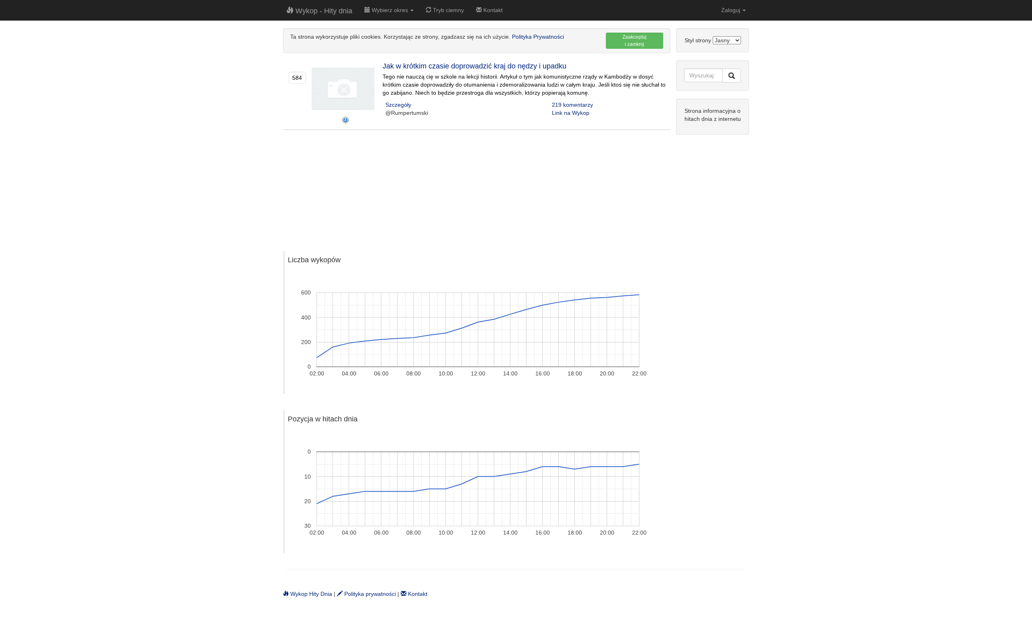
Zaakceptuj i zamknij (634, 40)
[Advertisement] (477, 186)
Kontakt (492, 10)
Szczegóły (398, 105)
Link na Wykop (570, 113)
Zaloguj (731, 10)
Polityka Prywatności (538, 36)
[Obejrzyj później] (345, 120)
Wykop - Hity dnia (322, 11)
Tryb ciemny (447, 10)
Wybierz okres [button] (390, 10)
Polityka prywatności (369, 594)
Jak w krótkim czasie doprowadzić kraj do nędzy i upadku (474, 66)
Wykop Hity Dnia (310, 594)
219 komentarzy (572, 105)
